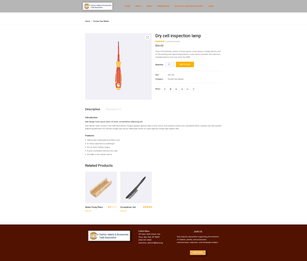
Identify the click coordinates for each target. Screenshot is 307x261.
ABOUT (138, 6)
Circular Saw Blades (101, 21)
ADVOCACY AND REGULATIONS (188, 6)
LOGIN (210, 6)
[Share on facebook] (164, 89)
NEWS (149, 6)
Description (92, 109)
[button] (198, 252)
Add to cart (185, 64)
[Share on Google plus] (188, 89)
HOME (127, 6)
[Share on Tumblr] (182, 89)
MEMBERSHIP (163, 6)
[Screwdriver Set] (136, 187)
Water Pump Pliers (94, 207)
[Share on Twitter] (170, 89)
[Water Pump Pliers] (101, 187)
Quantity (159, 65)
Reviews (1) (113, 109)
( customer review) (172, 41)
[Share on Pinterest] (193, 89)
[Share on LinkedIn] (176, 89)
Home (87, 21)
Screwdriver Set (128, 207)
